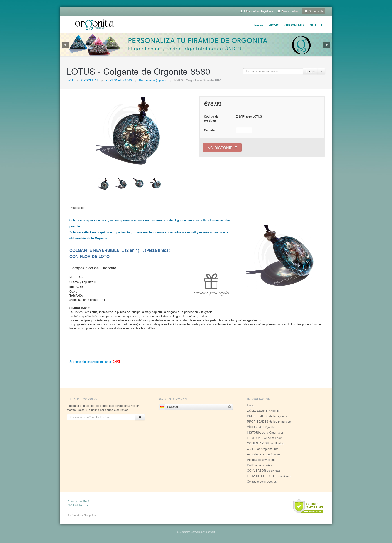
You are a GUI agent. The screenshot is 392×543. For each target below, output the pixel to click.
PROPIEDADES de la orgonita (267, 416)
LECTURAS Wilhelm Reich (264, 438)
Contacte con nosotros (262, 481)
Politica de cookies (259, 465)
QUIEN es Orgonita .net (262, 449)
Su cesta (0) (316, 11)
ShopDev (90, 515)
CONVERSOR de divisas (263, 470)
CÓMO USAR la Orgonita (263, 410)
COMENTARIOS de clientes (265, 443)
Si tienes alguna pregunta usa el (94, 361)
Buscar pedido (289, 11)
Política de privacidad (261, 459)
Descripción (77, 207)
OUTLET (316, 25)
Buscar (310, 71)
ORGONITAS (294, 25)
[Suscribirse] (140, 417)
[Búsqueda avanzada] (321, 71)
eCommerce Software (189, 531)
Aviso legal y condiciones (264, 454)
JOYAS (274, 25)
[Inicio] (95, 24)
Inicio (258, 25)
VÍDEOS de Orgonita (260, 427)
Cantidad (210, 130)
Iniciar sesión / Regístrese (258, 11)
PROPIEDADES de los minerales (269, 421)
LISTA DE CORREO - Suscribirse (269, 476)
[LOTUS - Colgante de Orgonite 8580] (130, 131)
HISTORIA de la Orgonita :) (265, 432)
